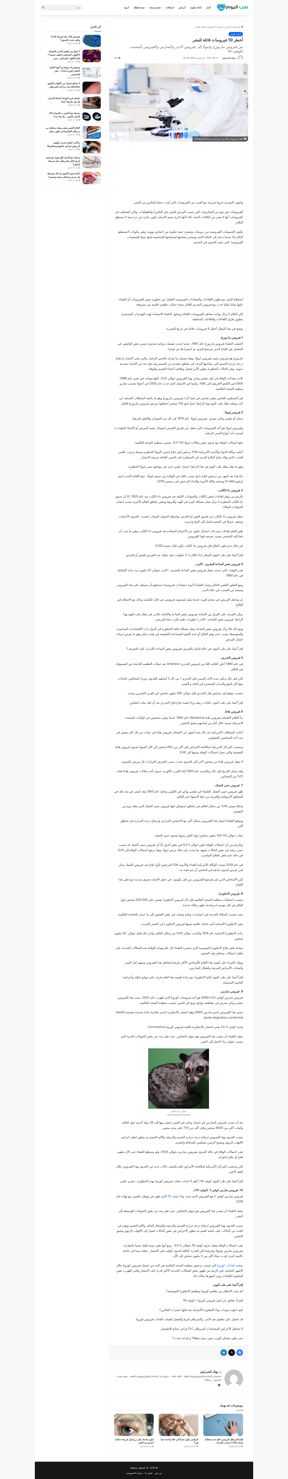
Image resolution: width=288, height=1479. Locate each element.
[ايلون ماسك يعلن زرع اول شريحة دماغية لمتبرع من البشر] (134, 1425)
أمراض (182, 7)
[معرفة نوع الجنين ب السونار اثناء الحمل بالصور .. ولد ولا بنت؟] (91, 117)
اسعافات (170, 7)
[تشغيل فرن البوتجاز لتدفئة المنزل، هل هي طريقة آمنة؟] (91, 102)
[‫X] (231, 1352)
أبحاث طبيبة (196, 7)
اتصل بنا (148, 1473)
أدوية (126, 7)
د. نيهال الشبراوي (229, 58)
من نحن (158, 1473)
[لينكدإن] (223, 1352)
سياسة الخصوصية (134, 1473)
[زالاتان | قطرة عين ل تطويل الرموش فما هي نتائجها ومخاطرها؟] (91, 147)
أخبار (208, 7)
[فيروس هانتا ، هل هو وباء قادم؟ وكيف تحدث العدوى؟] (91, 41)
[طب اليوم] (232, 7)
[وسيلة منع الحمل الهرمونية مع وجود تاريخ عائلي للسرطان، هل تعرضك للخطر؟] (91, 162)
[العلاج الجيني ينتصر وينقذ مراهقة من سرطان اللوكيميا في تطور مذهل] (91, 132)
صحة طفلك (139, 7)
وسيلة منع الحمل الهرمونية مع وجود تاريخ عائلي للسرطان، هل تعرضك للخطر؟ (63, 161)
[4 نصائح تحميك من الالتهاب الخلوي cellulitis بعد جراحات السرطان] (91, 88)
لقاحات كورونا (226, 1265)
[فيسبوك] (239, 1352)
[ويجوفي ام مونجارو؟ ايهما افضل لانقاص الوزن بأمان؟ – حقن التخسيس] (91, 72)
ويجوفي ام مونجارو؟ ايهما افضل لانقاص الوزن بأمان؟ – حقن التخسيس (64, 71)
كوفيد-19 (173, 1196)
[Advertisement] (178, 170)
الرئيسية (237, 26)
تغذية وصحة (155, 7)
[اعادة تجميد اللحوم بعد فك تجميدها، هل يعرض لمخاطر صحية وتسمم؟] (91, 178)
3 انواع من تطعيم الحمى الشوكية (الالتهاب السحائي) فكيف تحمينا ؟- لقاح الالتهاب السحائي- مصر (63, 55)
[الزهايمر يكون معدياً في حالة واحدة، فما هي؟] (178, 1425)
